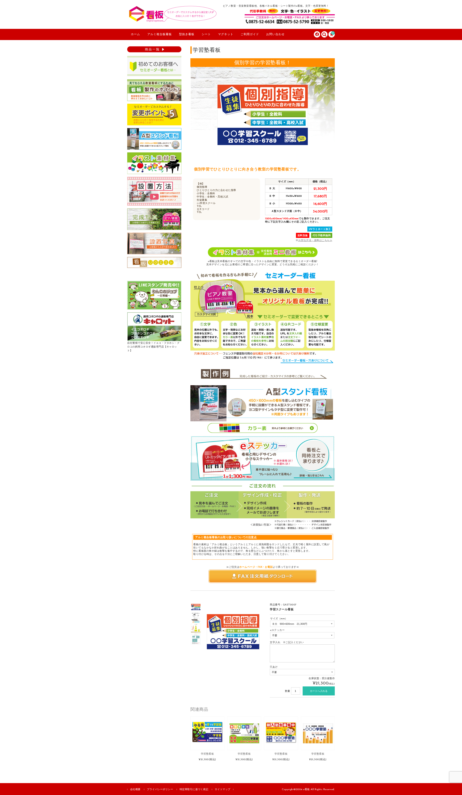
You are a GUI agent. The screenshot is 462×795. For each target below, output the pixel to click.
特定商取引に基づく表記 (194, 789)
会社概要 (135, 789)
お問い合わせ (275, 34)
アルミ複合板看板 (159, 34)
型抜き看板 (186, 34)
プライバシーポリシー (160, 789)
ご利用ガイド (250, 34)
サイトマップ (222, 789)
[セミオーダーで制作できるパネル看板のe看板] (172, 19)
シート (206, 34)
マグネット (225, 34)
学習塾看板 (207, 754)
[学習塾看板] (207, 733)
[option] (195, 606)
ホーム (135, 34)
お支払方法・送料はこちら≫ (315, 240)
